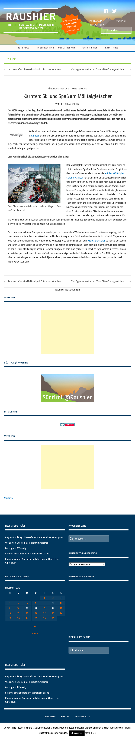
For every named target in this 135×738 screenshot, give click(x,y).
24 (61, 613)
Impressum (95, 20)
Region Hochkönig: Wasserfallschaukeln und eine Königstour (34, 537)
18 (10, 613)
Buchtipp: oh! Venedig (15, 548)
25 (9, 618)
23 (53, 613)
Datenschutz (96, 25)
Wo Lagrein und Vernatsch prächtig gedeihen (27, 542)
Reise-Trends (111, 47)
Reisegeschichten (45, 47)
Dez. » (35, 633)
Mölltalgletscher (96, 240)
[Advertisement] (67, 332)
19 (18, 613)
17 (61, 608)
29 (44, 618)
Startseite (9, 498)
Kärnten (35, 135)
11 (9, 608)
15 (45, 608)
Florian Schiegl (71, 104)
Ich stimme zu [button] (76, 733)
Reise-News (23, 47)
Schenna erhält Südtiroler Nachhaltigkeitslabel (27, 553)
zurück (11, 59)
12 (18, 608)
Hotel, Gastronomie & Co (67, 47)
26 (18, 618)
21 (36, 613)
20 (27, 613)
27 (27, 618)
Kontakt (121, 20)
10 (61, 603)
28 (36, 618)
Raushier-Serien (89, 47)
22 (44, 613)
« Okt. (35, 626)
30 (53, 618)
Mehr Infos (90, 733)
